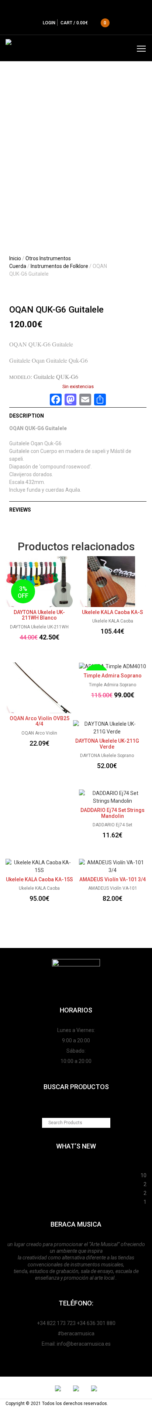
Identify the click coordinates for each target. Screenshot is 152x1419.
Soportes (76, 1165)
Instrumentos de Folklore (59, 266)
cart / (84, 22)
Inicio (15, 258)
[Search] (105, 1123)
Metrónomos (74, 1192)
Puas (73, 1174)
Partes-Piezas (74, 1183)
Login (49, 22)
